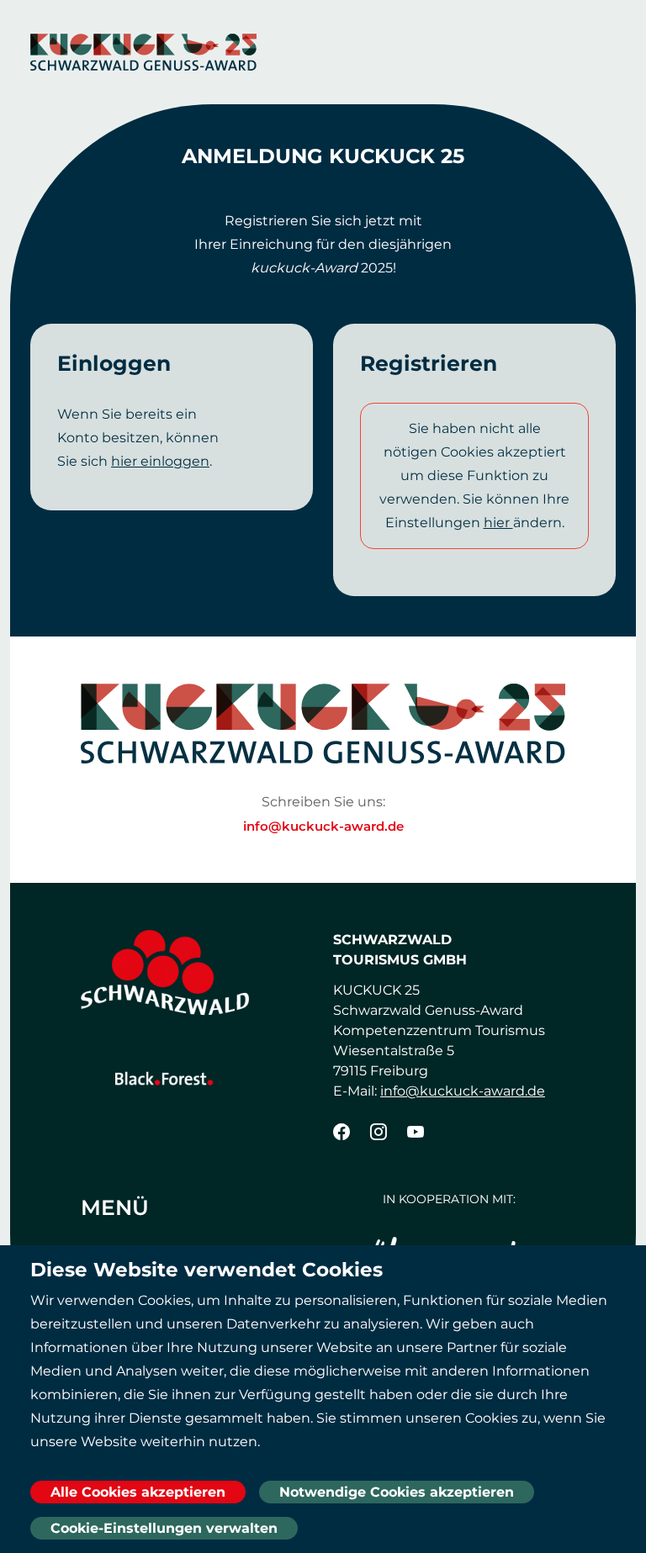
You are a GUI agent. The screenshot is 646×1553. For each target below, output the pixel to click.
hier (498, 523)
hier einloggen (160, 461)
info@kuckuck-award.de (323, 826)
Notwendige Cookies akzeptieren (396, 1492)
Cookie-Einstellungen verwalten (164, 1528)
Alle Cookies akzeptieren (137, 1492)
